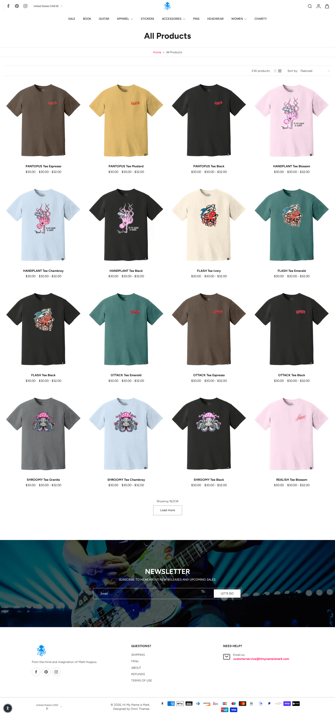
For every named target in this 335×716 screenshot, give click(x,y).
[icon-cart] (327, 6)
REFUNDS (138, 674)
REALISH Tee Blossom (291, 480)
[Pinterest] (17, 6)
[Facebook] (8, 6)
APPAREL (123, 19)
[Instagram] (25, 6)
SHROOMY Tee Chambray (126, 480)
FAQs (134, 661)
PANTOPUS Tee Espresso (43, 166)
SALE (71, 19)
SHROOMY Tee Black (209, 480)
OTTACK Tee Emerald (126, 375)
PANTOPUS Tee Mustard (126, 166)
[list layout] (275, 71)
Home (157, 52)
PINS (196, 19)
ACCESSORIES (171, 19)
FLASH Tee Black (43, 375)
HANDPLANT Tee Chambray (43, 271)
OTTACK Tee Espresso (209, 375)
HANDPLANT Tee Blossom (291, 166)
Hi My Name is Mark (136, 705)
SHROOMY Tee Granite (43, 480)
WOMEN (237, 19)
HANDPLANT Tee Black (126, 271)
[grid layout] (279, 71)
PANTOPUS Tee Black (208, 166)
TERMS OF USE (141, 680)
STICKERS (147, 19)
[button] (7, 708)
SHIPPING (138, 655)
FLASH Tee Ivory (209, 271)
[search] (310, 6)
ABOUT (136, 667)
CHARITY (261, 19)
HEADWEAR (215, 19)
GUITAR (104, 19)
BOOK (87, 19)
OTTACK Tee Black (291, 375)
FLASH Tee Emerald (292, 271)
